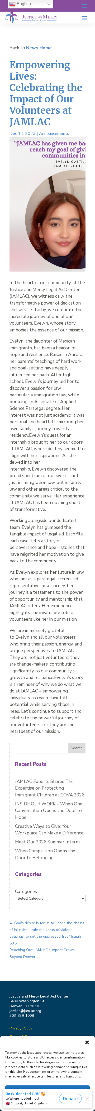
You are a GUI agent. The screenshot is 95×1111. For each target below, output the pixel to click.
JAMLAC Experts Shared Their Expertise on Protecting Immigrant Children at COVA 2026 (50, 788)
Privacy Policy (21, 1028)
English (23, 4)
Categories (26, 892)
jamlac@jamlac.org (25, 1010)
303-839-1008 (22, 1015)
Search (77, 748)
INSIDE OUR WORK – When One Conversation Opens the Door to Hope (48, 810)
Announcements (54, 133)
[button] (87, 1042)
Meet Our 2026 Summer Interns (47, 842)
